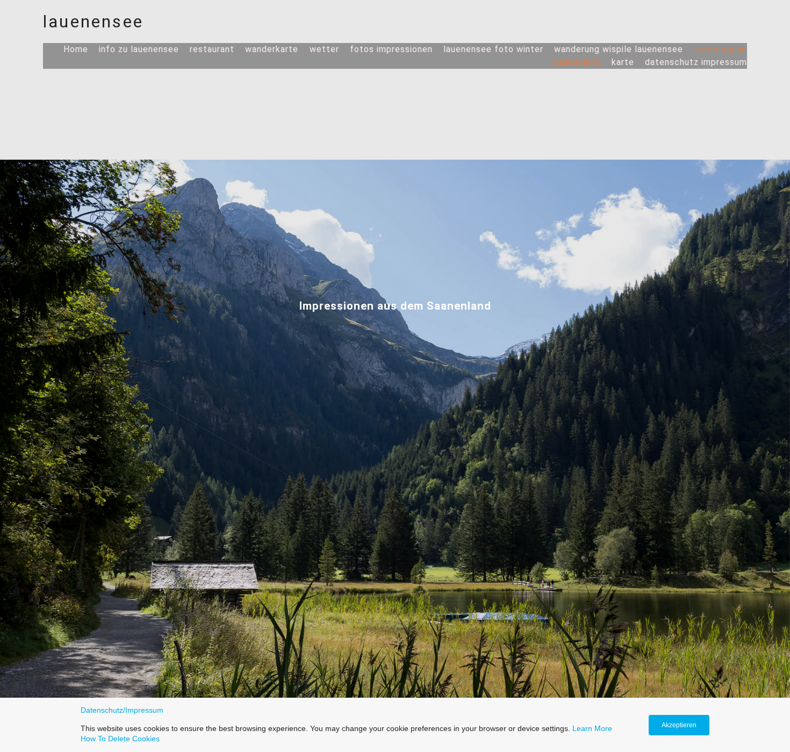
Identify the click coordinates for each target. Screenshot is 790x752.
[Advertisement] (395, 149)
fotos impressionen (391, 49)
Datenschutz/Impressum (122, 710)
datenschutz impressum (696, 62)
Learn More (592, 728)
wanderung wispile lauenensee (618, 49)
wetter (324, 49)
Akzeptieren (679, 725)
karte (623, 62)
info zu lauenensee (139, 49)
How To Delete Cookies (120, 738)
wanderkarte (273, 49)
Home (75, 49)
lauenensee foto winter (493, 49)
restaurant (212, 49)
